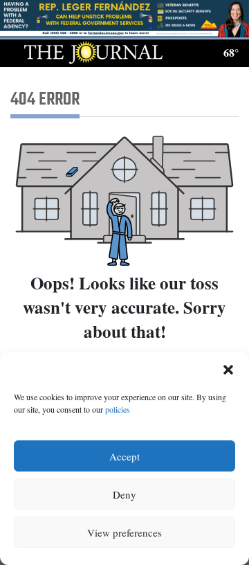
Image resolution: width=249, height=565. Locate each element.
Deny (124, 494)
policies (117, 409)
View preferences (124, 532)
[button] (228, 370)
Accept (124, 456)
